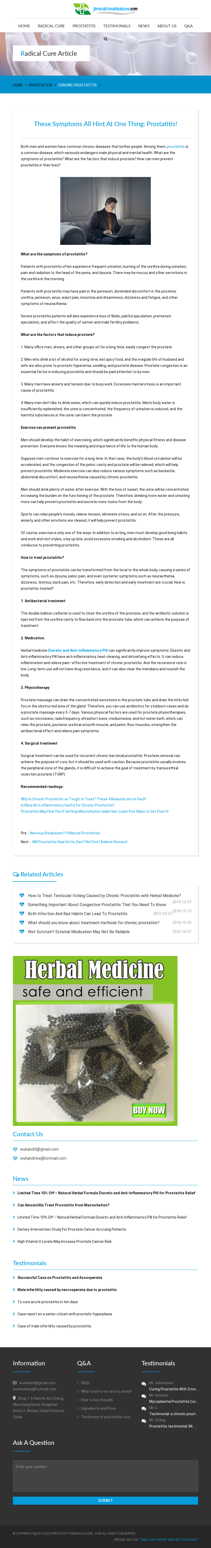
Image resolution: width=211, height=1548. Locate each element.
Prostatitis (84, 26)
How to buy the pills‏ (96, 1400)
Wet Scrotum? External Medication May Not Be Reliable (79, 931)
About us (167, 26)
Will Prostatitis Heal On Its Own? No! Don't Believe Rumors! (79, 842)
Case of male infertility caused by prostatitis (54, 1326)
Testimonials (116, 26)
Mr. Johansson (173, 1386)
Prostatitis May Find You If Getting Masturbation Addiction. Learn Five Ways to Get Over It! (95, 811)
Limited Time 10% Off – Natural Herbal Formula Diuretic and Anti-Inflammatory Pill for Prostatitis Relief (102, 1217)
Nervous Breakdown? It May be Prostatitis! (65, 833)
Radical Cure (51, 26)
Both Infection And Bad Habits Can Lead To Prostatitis (77, 913)
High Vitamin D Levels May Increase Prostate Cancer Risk (64, 1241)
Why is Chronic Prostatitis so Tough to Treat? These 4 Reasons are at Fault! (83, 799)
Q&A (188, 26)
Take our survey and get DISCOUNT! (169, 1540)
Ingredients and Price (98, 1408)
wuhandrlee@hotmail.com (43, 1158)
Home (24, 26)
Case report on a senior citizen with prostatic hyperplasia (64, 1314)
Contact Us (28, 1134)
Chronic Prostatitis (77, 85)
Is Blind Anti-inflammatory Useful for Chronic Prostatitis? (68, 805)
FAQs (85, 1383)
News (144, 26)
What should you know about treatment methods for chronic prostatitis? (94, 922)
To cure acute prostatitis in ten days (47, 1302)
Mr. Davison (173, 1398)
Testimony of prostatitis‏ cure (105, 1417)
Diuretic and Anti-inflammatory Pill (78, 650)
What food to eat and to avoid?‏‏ (106, 1391)
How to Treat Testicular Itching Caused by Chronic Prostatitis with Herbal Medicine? (104, 895)
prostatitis (176, 146)
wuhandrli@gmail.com (39, 1149)
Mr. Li (173, 1411)
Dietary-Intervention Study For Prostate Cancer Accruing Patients (71, 1229)
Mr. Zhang (173, 1423)
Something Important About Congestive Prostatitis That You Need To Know (97, 904)
